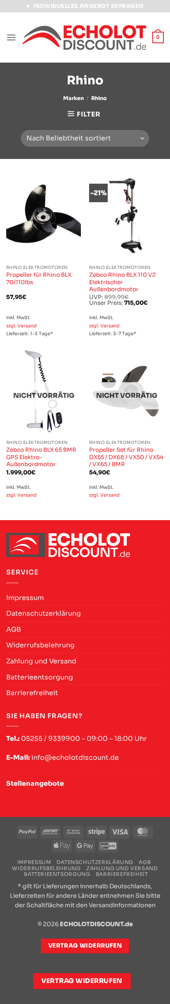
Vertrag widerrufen (82, 981)
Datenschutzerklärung (43, 613)
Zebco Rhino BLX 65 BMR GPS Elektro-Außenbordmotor (41, 457)
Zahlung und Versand (41, 661)
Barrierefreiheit (32, 693)
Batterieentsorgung (39, 677)
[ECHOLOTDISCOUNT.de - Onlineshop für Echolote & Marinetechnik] (84, 37)
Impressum (25, 597)
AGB (13, 629)
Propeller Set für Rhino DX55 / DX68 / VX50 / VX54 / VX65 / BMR (126, 457)
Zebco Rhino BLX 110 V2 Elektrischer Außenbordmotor (122, 282)
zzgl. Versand (21, 326)
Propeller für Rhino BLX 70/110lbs (38, 278)
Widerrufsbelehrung (40, 645)
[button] (11, 37)
